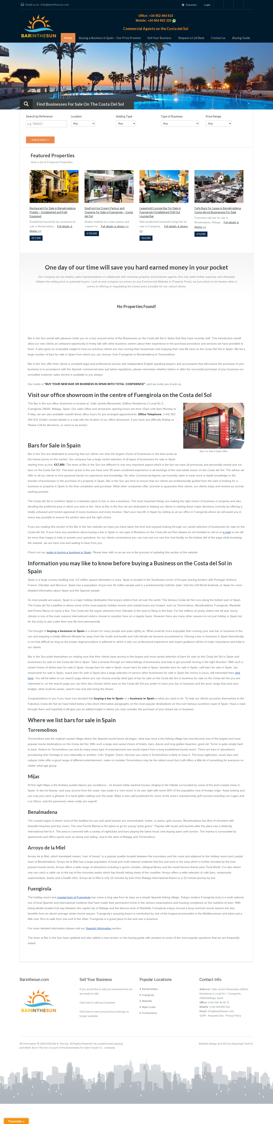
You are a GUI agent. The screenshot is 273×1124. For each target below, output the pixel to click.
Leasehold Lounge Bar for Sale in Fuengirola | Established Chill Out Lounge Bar (160, 212)
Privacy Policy (233, 1015)
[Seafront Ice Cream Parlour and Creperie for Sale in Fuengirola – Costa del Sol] (109, 186)
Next (262, 76)
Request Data (216, 1015)
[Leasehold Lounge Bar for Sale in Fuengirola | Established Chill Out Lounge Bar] (163, 186)
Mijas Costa (148, 1007)
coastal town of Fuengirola (74, 897)
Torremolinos (149, 1013)
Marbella (147, 1001)
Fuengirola (148, 995)
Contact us (218, 38)
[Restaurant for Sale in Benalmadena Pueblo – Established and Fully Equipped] (54, 186)
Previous (11, 76)
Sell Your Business (159, 38)
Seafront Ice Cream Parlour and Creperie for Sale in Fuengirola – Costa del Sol (109, 212)
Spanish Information (98, 928)
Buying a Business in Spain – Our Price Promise (110, 38)
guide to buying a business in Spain (68, 552)
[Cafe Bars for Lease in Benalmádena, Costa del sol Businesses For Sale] (218, 186)
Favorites (191, 5)
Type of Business (172, 116)
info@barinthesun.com (55, 4)
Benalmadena (150, 989)
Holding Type (124, 116)
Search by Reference (39, 116)
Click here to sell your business (97, 1002)
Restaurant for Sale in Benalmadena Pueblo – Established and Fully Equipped (53, 212)
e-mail (227, 532)
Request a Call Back (191, 38)
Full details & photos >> (115, 226)
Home (68, 38)
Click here (85, 1011)
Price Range (213, 116)
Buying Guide (241, 38)
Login (207, 5)
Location (76, 116)
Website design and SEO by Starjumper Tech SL (226, 1043)
